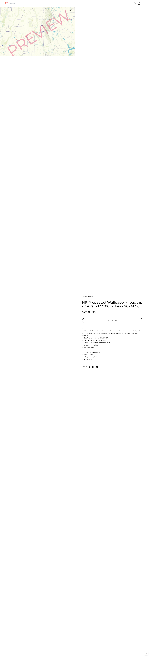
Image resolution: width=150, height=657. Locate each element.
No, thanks (86, 351)
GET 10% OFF (86, 341)
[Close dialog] (106, 304)
